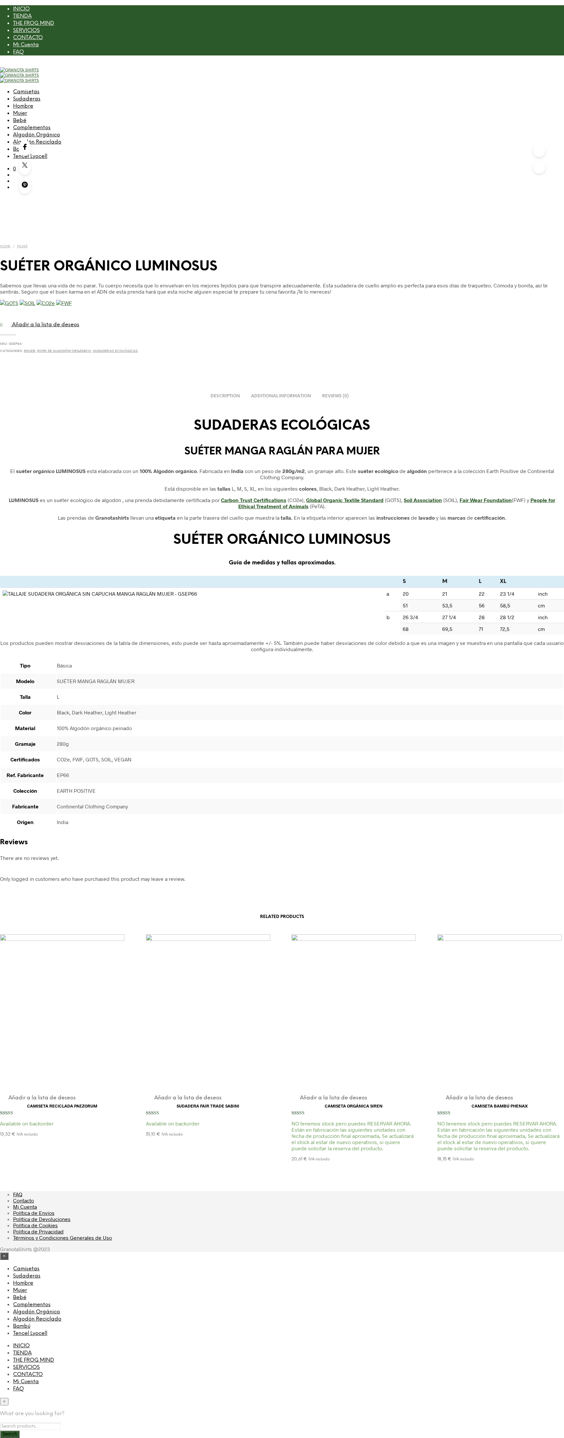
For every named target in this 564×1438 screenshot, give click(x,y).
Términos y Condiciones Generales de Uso (62, 1237)
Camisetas (26, 92)
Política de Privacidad (38, 1231)
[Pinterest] (25, 186)
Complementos (32, 127)
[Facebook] (25, 148)
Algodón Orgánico (36, 135)
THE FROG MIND (33, 23)
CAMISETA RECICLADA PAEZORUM (62, 1106)
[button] (14, 168)
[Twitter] (25, 167)
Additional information (281, 396)
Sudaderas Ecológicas (115, 351)
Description (225, 396)
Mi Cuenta (26, 45)
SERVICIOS (26, 30)
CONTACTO (28, 37)
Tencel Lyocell (30, 1333)
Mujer (20, 113)
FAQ (18, 52)
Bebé (19, 120)
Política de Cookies (35, 1225)
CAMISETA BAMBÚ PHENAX (500, 1106)
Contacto (23, 1200)
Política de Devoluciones (41, 1219)
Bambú (21, 1326)
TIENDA (22, 16)
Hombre (23, 106)
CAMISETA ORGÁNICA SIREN (354, 1106)
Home (5, 246)
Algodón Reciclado (37, 142)
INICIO (21, 9)
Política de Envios (34, 1213)
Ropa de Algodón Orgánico (64, 351)
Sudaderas (26, 99)
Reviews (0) (335, 396)
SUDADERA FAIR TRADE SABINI (208, 1106)
